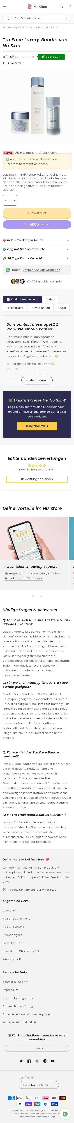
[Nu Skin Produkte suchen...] (62, 6)
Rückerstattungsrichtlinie (20, 1022)
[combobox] (34, 18)
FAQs (62, 307)
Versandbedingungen (18, 998)
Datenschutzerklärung (18, 1006)
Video (50, 299)
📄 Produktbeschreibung (22, 299)
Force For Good (13, 943)
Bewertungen (41, 307)
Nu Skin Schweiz (13, 927)
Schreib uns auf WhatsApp (41, 270)
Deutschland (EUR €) (35, 1085)
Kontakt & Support (15, 982)
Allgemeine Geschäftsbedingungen (27, 1014)
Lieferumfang (14, 307)
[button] (4, 6)
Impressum (10, 990)
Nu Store (17, 1111)
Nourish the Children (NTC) (21, 951)
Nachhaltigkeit (12, 935)
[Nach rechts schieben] (41, 596)
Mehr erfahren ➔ (37, 426)
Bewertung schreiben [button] (37, 479)
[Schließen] (68, 18)
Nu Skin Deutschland (17, 918)
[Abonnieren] (65, 1048)
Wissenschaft (12, 959)
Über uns (9, 910)
